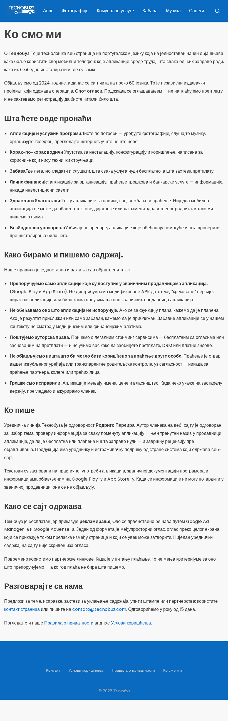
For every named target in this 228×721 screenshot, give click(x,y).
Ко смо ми (172, 670)
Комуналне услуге (115, 11)
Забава (150, 11)
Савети (196, 11)
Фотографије (75, 11)
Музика (173, 11)
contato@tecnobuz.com (99, 609)
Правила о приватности (68, 623)
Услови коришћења (131, 623)
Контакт (53, 670)
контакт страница (22, 609)
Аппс (48, 11)
